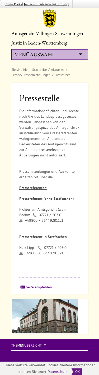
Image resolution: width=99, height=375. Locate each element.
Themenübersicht (26, 345)
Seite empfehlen (39, 287)
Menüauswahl (34, 54)
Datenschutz (57, 371)
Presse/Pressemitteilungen (30, 75)
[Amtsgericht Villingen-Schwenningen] (49, 18)
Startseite (39, 69)
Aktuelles (57, 69)
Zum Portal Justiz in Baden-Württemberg (37, 3)
